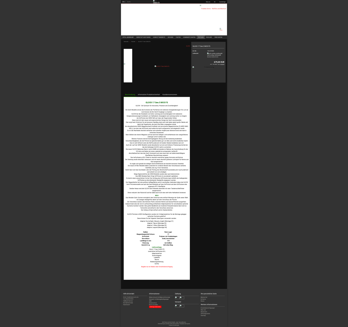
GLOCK (188, 46)
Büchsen (170, 37)
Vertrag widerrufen (155, 306)
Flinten (178, 37)
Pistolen (201, 37)
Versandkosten (182, 322)
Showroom (204, 311)
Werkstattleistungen (143, 37)
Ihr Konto (203, 299)
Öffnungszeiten (205, 313)
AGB (150, 301)
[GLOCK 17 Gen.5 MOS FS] (162, 65)
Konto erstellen (153, 304)
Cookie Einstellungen (174, 325)
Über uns (208, 2)
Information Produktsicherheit (149, 94)
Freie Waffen (218, 37)
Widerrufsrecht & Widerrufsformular (159, 297)
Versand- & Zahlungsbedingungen (159, 299)
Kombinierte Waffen (189, 37)
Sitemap (203, 315)
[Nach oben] (343, 324)
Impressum (126, 304)
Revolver (209, 37)
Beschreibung (130, 94)
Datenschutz (153, 303)
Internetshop (161, 323)
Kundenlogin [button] (222, 2)
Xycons (188, 323)
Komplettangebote (159, 37)
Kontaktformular (128, 303)
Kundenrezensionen (170, 94)
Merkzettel (204, 297)
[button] (214, 2)
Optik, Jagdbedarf (128, 37)
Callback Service (128, 301)
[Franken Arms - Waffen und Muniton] (213, 10)
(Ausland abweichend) (212, 56)
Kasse (202, 301)
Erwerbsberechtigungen (208, 308)
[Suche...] (155, 1)
